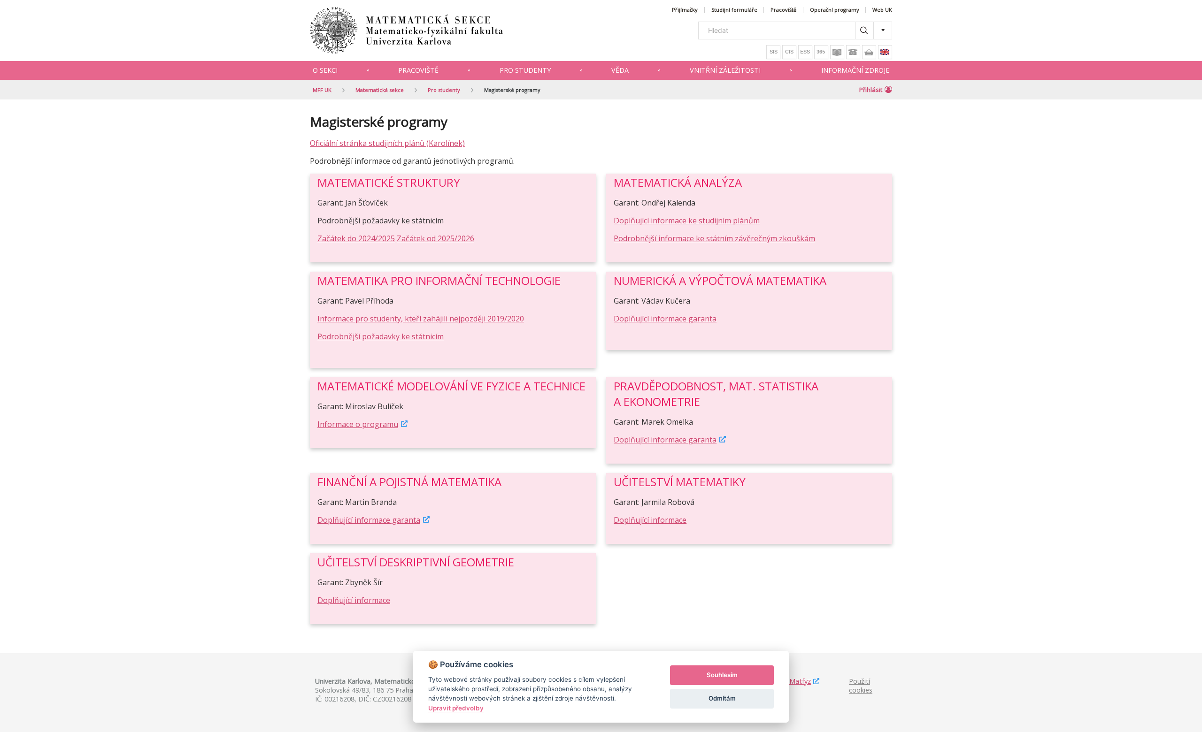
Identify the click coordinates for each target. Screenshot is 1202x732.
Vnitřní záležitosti (725, 70)
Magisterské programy (512, 89)
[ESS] (805, 52)
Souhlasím (722, 675)
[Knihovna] (837, 52)
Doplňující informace (650, 520)
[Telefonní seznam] (853, 52)
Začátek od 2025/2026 (435, 238)
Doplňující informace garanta (665, 318)
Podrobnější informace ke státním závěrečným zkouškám (714, 238)
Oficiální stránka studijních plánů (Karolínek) (387, 143)
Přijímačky (685, 10)
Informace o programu (357, 424)
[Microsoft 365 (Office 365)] (821, 52)
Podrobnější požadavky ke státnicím (380, 336)
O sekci (325, 70)
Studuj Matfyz (789, 681)
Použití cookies (860, 685)
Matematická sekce (379, 89)
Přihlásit (870, 89)
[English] (885, 52)
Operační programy (834, 10)
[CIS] (789, 52)
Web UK (882, 10)
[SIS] (773, 52)
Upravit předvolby (456, 708)
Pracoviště (783, 10)
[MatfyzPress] (869, 52)
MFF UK (322, 89)
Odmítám (722, 698)
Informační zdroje (855, 70)
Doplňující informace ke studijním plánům (687, 220)
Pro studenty (525, 70)
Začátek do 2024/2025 (356, 238)
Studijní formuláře (734, 10)
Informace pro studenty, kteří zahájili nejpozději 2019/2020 (420, 318)
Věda (620, 70)
